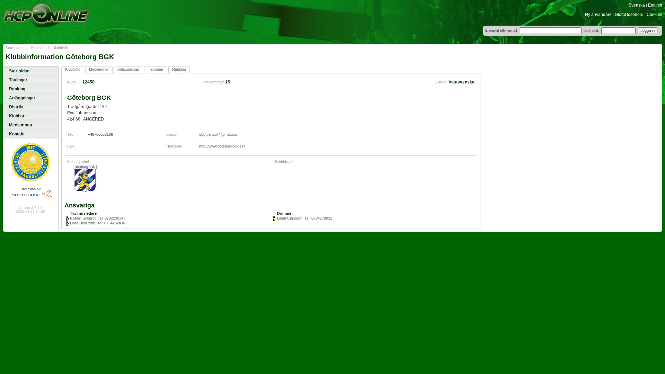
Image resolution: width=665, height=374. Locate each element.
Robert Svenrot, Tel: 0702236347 (97, 218)
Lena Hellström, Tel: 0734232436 (97, 223)
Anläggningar (22, 98)
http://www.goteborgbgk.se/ (222, 146)
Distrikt (16, 107)
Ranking (17, 89)
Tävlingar (18, 80)
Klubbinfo (60, 48)
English (655, 5)
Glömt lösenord (629, 14)
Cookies (654, 14)
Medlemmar (21, 125)
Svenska (637, 5)
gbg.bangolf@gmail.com (219, 134)
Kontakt (17, 134)
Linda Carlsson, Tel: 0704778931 (304, 218)
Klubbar (37, 48)
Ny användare (598, 14)
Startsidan (14, 48)
